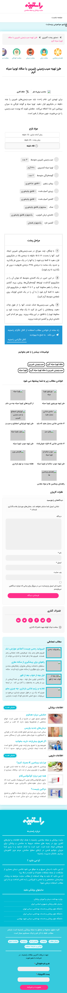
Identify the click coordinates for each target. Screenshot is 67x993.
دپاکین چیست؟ (38, 789)
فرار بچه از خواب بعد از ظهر (32, 675)
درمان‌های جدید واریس (35, 728)
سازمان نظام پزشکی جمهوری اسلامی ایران (46, 904)
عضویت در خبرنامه (34, 987)
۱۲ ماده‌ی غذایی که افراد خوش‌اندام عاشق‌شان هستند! (43, 443)
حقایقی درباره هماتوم (36, 715)
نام (59, 552)
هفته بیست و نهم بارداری (23, 463)
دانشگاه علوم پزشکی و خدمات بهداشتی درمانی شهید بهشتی (39, 918)
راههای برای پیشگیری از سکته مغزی (28, 662)
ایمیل (58, 562)
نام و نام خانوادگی (42, 963)
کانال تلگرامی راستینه (17, 340)
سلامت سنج (13, 941)
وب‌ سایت (57, 572)
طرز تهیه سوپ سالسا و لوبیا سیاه (51, 463)
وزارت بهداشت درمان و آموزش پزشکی (48, 899)
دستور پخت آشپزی (50, 37)
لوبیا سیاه (23, 370)
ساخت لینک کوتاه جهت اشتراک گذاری (43, 627)
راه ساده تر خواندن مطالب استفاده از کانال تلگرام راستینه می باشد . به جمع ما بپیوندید (33, 332)
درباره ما (23, 941)
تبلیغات (43, 941)
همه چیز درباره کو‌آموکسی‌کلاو (32, 776)
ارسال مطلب (54, 941)
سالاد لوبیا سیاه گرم (55, 364)
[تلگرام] (42, 620)
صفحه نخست (57, 17)
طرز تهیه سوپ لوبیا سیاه (23, 443)
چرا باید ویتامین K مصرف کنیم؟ (31, 763)
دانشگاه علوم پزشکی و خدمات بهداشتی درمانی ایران (42, 913)
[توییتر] (24, 620)
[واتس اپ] (48, 620)
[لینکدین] (18, 620)
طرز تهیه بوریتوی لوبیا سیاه (53, 403)
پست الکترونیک (43, 974)
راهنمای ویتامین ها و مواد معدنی (51, 484)
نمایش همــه (10, 707)
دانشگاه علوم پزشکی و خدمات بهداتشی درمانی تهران (42, 908)
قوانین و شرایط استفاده (33, 946)
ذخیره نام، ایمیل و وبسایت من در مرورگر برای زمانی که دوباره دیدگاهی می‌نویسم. (35, 587)
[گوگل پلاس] (30, 620)
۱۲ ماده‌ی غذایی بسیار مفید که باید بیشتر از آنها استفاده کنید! (40, 423)
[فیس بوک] (36, 620)
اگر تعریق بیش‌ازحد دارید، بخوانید (30, 741)
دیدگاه (59, 516)
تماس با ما (33, 941)
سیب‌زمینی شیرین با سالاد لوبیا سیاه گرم (46, 370)
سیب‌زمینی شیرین (36, 364)
